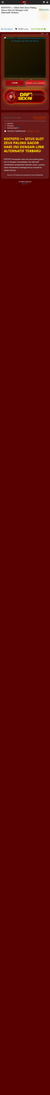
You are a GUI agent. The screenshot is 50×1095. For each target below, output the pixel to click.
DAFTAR (35, 83)
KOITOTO (25, 184)
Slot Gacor (8, 29)
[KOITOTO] (44, 16)
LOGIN (15, 83)
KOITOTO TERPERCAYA (23, 131)
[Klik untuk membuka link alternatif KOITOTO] (25, 57)
